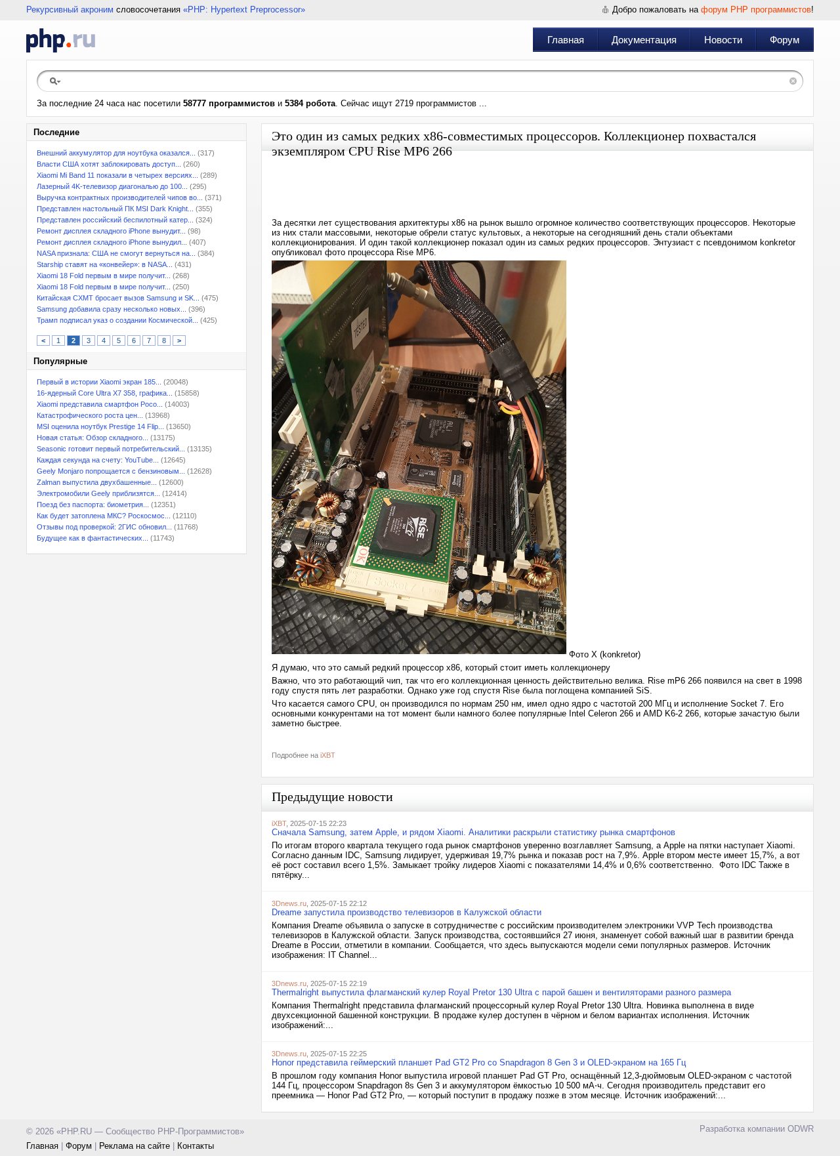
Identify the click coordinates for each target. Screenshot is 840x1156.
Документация (644, 39)
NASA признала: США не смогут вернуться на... (116, 253)
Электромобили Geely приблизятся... (98, 493)
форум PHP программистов (756, 9)
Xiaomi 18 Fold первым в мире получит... (104, 275)
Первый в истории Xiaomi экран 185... (99, 382)
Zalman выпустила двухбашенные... (97, 482)
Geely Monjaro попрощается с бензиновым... (111, 471)
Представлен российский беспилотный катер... (115, 220)
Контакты (195, 1146)
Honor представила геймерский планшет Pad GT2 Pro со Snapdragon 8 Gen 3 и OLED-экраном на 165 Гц (479, 1062)
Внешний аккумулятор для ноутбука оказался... (116, 153)
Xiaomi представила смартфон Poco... (100, 404)
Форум (784, 39)
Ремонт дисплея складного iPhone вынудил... (112, 242)
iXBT (327, 755)
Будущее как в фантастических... (92, 538)
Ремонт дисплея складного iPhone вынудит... (111, 231)
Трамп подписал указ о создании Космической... (117, 320)
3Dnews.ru (289, 903)
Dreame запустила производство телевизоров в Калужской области (406, 912)
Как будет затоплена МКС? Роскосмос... (104, 516)
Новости (723, 39)
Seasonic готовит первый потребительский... (111, 449)
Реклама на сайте (134, 1146)
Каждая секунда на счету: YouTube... (98, 460)
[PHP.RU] (60, 40)
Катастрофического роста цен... (90, 415)
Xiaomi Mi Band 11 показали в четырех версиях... (117, 175)
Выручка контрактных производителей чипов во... (120, 197)
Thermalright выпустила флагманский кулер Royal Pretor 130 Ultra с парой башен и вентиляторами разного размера (501, 992)
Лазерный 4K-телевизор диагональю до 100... (112, 186)
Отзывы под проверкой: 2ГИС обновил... (104, 527)
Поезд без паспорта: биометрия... (93, 504)
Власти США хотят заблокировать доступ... (109, 164)
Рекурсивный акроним (70, 9)
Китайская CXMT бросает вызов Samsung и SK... (118, 298)
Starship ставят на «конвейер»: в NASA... (105, 264)
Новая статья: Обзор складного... (92, 438)
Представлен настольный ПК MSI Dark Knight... (115, 209)
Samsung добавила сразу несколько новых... (111, 309)
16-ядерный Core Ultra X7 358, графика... (105, 393)
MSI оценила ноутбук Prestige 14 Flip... (100, 426)
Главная (565, 39)
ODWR (801, 1129)
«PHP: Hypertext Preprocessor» (244, 9)
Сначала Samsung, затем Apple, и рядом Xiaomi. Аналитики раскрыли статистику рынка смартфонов (473, 832)
